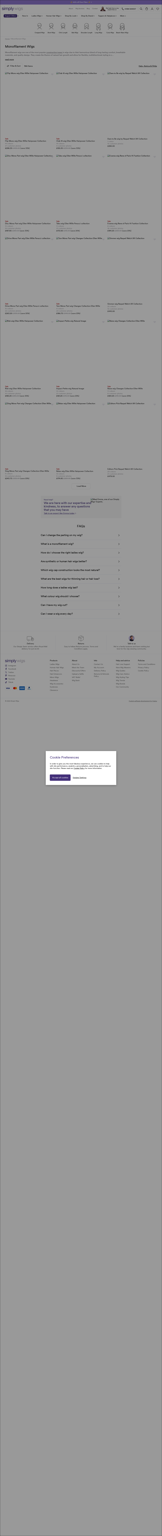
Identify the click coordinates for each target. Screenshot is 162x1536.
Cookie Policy (79, 768)
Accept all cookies (60, 777)
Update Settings (79, 777)
